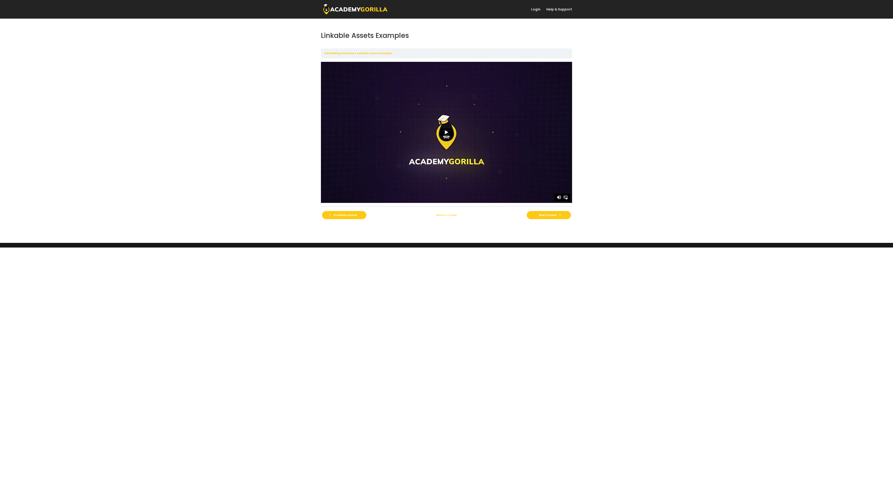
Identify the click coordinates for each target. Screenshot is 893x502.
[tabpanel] (446, 132)
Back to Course (446, 215)
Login (535, 10)
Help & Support (559, 10)
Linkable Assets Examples (375, 53)
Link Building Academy (339, 53)
